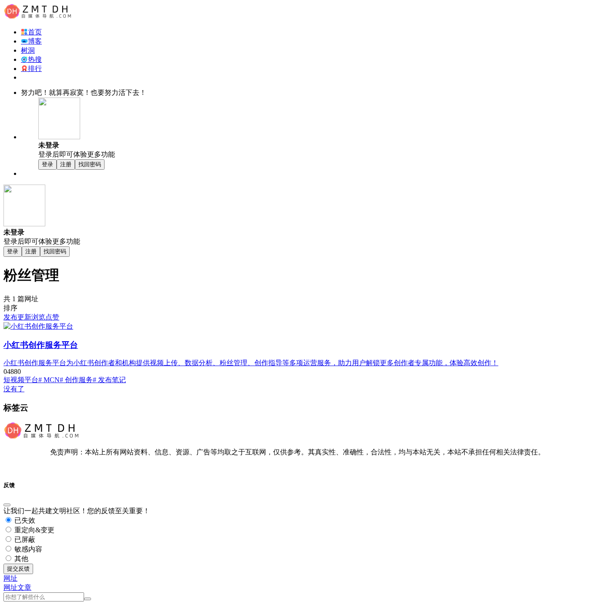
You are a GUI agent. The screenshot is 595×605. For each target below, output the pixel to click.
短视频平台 (20, 379)
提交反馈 (18, 568)
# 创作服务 (76, 379)
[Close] (6, 505)
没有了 (13, 389)
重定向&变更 (33, 530)
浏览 (38, 317)
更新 (24, 317)
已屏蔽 (24, 539)
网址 (10, 587)
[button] (10, 578)
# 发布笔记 (109, 379)
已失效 (24, 520)
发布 (10, 317)
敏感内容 (27, 549)
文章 (24, 587)
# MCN (49, 379)
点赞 (52, 317)
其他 (20, 558)
